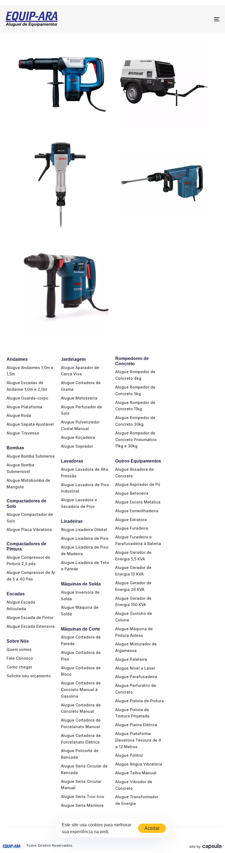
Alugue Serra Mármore (82, 805)
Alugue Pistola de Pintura (139, 700)
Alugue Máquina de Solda (80, 610)
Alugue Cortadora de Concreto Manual (81, 708)
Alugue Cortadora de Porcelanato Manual (81, 723)
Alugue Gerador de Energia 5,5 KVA (133, 555)
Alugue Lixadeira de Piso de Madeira (84, 550)
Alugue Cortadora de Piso (81, 655)
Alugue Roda (19, 415)
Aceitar (152, 828)
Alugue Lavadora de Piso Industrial (85, 488)
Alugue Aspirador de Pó (137, 484)
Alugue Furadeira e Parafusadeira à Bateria (138, 540)
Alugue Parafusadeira (136, 676)
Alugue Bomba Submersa (31, 456)
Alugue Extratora (131, 519)
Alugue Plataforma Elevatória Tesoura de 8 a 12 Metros (138, 740)
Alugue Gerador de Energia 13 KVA (133, 570)
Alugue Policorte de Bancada (80, 754)
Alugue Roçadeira (78, 437)
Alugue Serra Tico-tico (82, 796)
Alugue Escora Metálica (138, 502)
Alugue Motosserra (79, 398)
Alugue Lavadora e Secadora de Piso (79, 503)
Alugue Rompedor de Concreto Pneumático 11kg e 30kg (136, 439)
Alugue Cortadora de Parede (81, 640)
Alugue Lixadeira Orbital (84, 529)
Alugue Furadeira (131, 528)
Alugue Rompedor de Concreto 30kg (135, 420)
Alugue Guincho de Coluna (133, 616)
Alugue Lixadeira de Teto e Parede (85, 565)
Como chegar (19, 667)
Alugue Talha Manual (135, 773)
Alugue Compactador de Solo (30, 517)
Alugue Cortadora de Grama (81, 386)
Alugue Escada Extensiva (31, 626)
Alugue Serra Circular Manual (81, 784)
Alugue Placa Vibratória (29, 529)
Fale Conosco (20, 658)
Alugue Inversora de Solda (80, 595)
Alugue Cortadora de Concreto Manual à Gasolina (81, 689)
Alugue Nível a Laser (135, 668)
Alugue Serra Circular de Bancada (84, 769)
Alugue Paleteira (131, 659)
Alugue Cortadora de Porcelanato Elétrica (81, 738)
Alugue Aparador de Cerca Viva (80, 370)
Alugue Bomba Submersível (20, 468)
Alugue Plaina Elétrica (136, 724)
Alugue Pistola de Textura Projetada (132, 713)
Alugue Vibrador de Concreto (133, 785)
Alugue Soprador (77, 446)
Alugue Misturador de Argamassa (136, 647)
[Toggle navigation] (184, 19)
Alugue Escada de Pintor (30, 617)
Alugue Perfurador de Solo (81, 410)
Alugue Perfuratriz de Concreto (135, 688)
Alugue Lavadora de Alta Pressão (84, 472)
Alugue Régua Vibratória (138, 764)
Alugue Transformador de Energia (136, 800)
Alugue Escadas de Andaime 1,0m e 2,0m (27, 386)
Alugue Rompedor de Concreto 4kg (135, 375)
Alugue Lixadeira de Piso (84, 538)
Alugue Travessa (23, 433)
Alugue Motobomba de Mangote (28, 483)
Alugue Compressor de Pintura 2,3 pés (28, 560)
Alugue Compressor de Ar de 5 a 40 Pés (31, 575)
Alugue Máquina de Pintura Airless (134, 632)
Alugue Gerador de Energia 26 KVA (133, 586)
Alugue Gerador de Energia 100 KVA (133, 601)
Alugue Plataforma (24, 407)
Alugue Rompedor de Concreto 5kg (135, 390)
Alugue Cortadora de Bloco (81, 671)
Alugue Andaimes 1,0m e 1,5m (30, 370)
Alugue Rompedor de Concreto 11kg (135, 405)
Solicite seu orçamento (29, 675)
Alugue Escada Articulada (21, 605)
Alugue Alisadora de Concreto (134, 472)
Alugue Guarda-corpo (27, 398)
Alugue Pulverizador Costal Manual (80, 425)
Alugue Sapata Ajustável (30, 424)
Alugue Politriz (129, 755)
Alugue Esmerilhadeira (136, 510)
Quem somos (19, 649)
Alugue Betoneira (131, 493)
